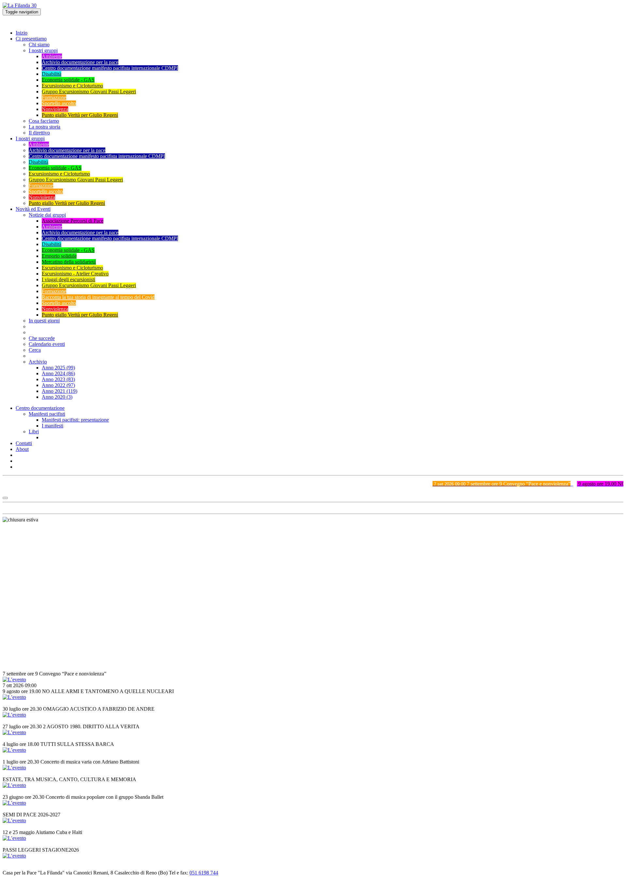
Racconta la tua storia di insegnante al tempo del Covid (98, 297)
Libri (34, 431)
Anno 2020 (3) (57, 397)
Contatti (24, 443)
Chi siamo (39, 44)
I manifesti (52, 425)
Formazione (54, 97)
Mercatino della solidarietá (69, 262)
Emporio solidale (59, 256)
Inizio (21, 33)
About (22, 449)
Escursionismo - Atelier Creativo (75, 273)
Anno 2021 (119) (59, 391)
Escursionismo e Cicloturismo (72, 85)
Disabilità (51, 74)
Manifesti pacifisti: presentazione (75, 420)
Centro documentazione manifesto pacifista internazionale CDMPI (110, 68)
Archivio (38, 361)
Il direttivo (39, 132)
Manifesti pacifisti (47, 414)
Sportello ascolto (59, 103)
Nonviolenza (55, 109)
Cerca (35, 350)
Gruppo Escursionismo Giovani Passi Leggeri (89, 91)
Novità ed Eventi (33, 209)
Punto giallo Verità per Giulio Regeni (80, 115)
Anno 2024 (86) (58, 373)
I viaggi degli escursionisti (68, 279)
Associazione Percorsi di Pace (72, 221)
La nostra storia (44, 127)
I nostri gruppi (43, 50)
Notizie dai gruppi (47, 215)
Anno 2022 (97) (58, 385)
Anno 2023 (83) (58, 379)
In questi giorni (44, 320)
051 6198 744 (203, 872)
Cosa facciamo (44, 121)
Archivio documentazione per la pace (80, 62)
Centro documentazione (40, 408)
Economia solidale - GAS (68, 80)
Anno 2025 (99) (58, 367)
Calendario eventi (47, 344)
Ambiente (52, 56)
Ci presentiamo (31, 38)
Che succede (42, 338)
